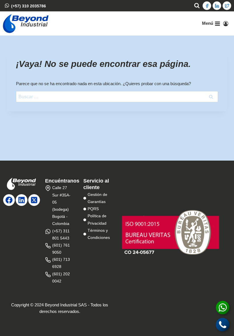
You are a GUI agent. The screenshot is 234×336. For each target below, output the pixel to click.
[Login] (225, 24)
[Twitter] (227, 5)
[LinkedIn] (217, 5)
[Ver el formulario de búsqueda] (197, 6)
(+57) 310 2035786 (28, 5)
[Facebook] (207, 5)
